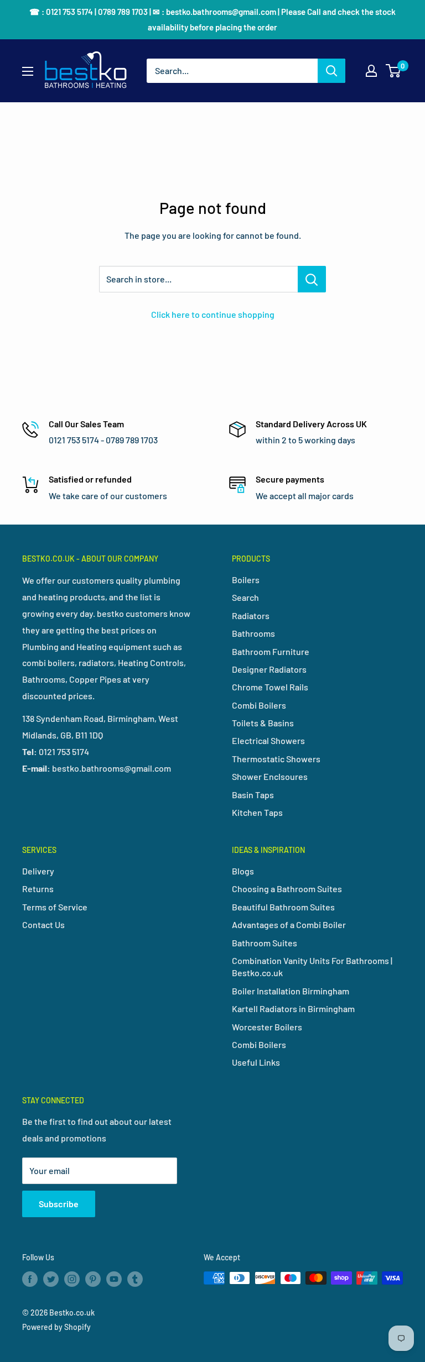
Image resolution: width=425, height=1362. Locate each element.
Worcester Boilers (267, 1027)
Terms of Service (54, 907)
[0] (394, 70)
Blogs (243, 871)
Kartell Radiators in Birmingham (293, 1008)
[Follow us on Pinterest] (93, 1279)
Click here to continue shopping (212, 314)
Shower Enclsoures (270, 776)
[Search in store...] (312, 279)
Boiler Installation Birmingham (290, 991)
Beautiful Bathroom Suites (283, 907)
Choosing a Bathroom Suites (287, 888)
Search (245, 597)
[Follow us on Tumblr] (135, 1279)
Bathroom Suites (264, 942)
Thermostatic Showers (276, 758)
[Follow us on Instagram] (72, 1279)
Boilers (246, 579)
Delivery (38, 871)
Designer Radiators (269, 669)
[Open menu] (27, 71)
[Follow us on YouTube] (114, 1279)
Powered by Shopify (56, 1327)
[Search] (331, 71)
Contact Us (43, 924)
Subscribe (59, 1203)
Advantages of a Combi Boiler (289, 924)
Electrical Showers (268, 740)
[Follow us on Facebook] (30, 1279)
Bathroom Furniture (270, 651)
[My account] (371, 71)
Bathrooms (253, 633)
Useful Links (256, 1062)
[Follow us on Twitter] (51, 1279)
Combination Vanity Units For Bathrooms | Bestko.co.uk (312, 966)
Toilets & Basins (263, 722)
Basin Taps (253, 794)
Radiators (250, 615)
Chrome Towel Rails (270, 687)
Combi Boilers (259, 705)
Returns (38, 888)
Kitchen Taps (257, 812)
